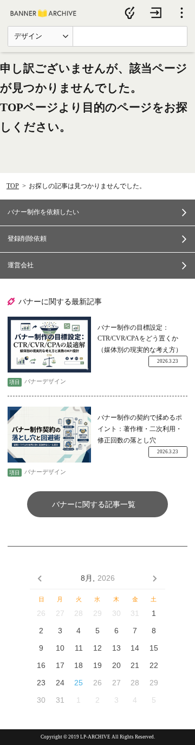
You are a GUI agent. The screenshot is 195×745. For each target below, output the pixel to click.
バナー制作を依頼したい (43, 212)
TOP (12, 186)
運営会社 (21, 265)
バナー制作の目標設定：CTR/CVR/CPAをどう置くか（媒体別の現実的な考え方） (140, 338)
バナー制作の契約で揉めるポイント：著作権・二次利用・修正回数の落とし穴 (140, 428)
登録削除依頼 (27, 238)
